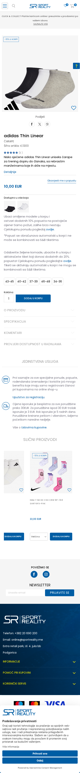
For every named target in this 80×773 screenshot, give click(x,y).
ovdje (67, 261)
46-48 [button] (45, 281)
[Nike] (36, 489)
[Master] (34, 704)
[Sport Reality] (40, 7)
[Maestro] (19, 704)
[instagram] (46, 574)
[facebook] (34, 574)
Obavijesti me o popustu (61, 180)
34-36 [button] (58, 281)
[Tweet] (40, 124)
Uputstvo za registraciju (28, 397)
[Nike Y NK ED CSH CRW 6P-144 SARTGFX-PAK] (51, 472)
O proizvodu (14, 310)
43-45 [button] (9, 281)
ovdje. (50, 229)
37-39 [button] (34, 281)
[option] (40, 73)
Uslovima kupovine (34, 427)
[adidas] (11, 105)
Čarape (9, 141)
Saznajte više (40, 24)
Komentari (13, 333)
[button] (74, 108)
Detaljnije (10, 172)
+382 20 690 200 (26, 633)
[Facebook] (32, 124)
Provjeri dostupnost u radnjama (32, 344)
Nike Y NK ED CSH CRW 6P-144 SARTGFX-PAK (46, 501)
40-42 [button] (21, 281)
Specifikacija (15, 322)
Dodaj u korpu (33, 298)
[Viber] (47, 124)
